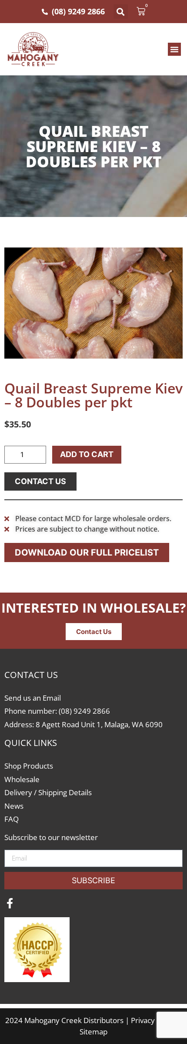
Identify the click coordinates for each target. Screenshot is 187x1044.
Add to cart (87, 454)
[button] (121, 11)
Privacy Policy (153, 1020)
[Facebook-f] (9, 903)
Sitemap (93, 1032)
